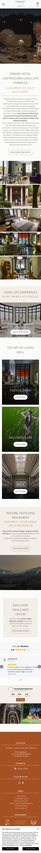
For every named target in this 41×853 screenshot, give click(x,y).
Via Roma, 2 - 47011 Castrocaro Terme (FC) (21, 743)
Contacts (21, 792)
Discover (20, 397)
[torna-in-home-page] (20, 4)
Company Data (21, 794)
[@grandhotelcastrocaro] (11, 685)
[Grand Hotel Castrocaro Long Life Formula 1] (20, 173)
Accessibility (21, 804)
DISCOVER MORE (20, 332)
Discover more (20, 548)
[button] (4, 572)
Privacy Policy (21, 796)
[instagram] (19, 778)
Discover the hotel (20, 152)
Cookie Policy (21, 801)
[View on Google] (4, 660)
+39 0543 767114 (22, 764)
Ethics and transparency (21, 799)
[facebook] (23, 778)
